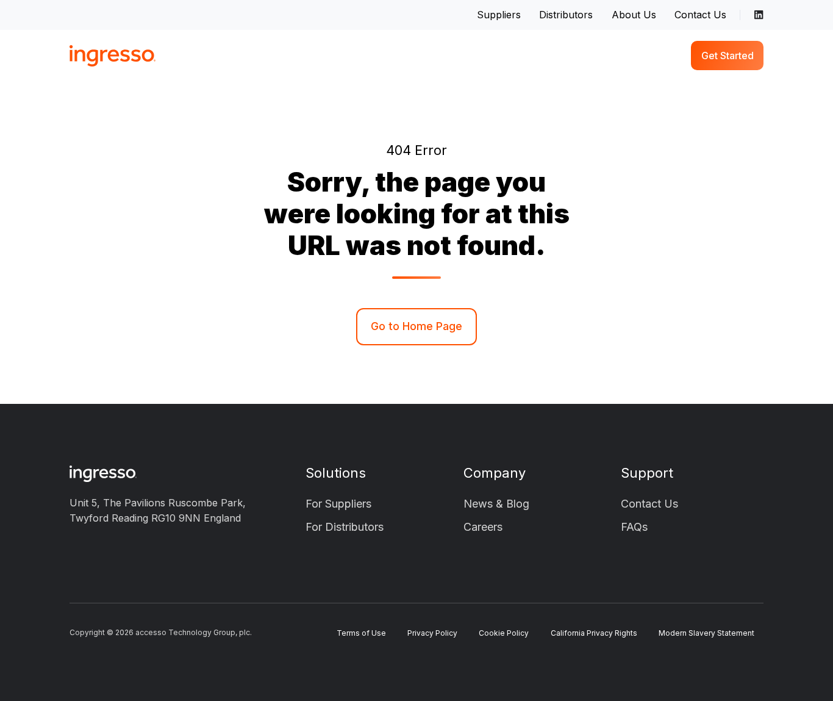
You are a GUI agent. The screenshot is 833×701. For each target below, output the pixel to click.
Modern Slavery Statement (706, 633)
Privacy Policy (432, 633)
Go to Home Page (416, 326)
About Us (634, 15)
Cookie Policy (504, 633)
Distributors (566, 15)
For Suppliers (338, 503)
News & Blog (496, 503)
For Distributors (345, 526)
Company (494, 473)
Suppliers (499, 15)
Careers (482, 526)
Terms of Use (361, 633)
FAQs (634, 526)
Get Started (727, 55)
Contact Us (700, 15)
